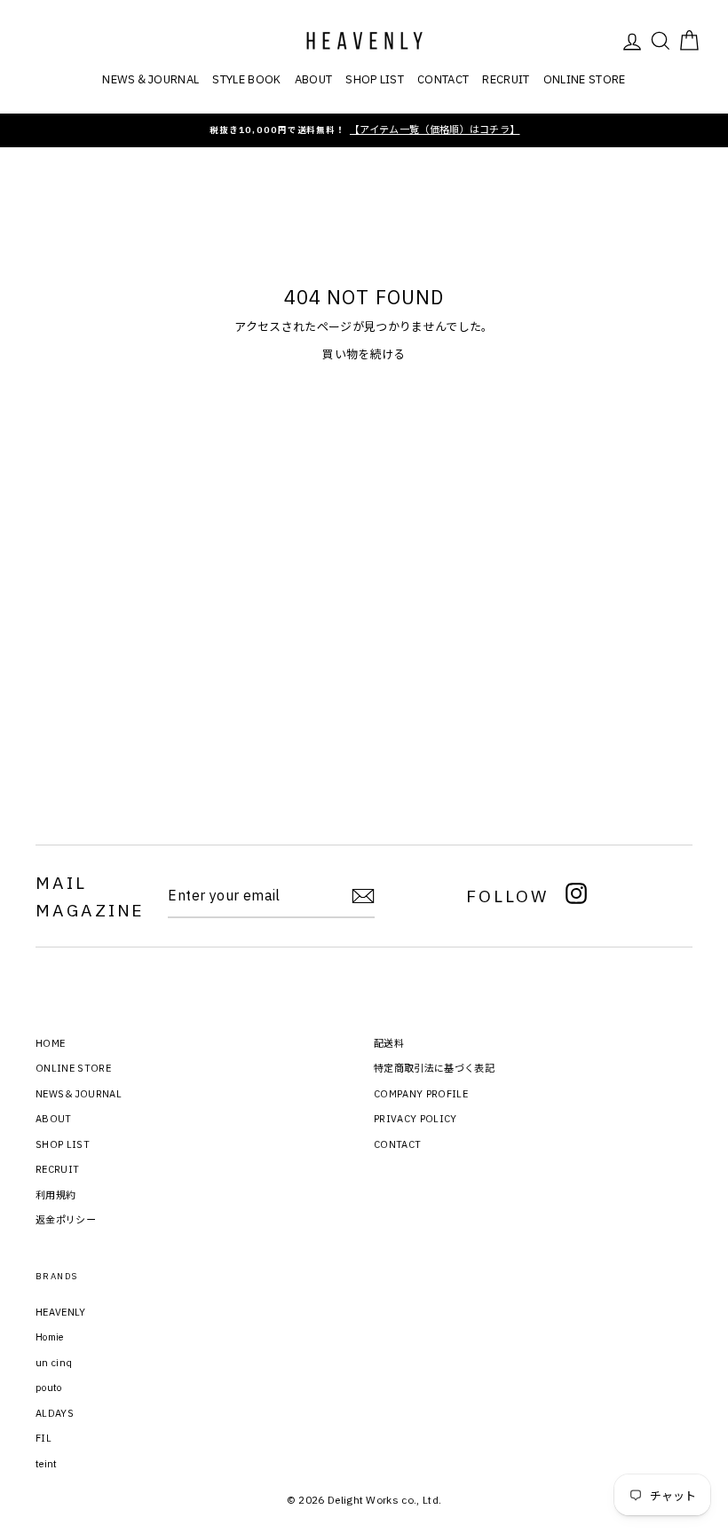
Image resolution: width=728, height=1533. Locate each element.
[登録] (363, 896)
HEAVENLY (61, 1312)
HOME (50, 1043)
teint (47, 1464)
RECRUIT (505, 79)
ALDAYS (55, 1413)
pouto (49, 1387)
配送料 (389, 1043)
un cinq (54, 1362)
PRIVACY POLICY (415, 1118)
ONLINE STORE (584, 79)
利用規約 (55, 1195)
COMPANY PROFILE (421, 1094)
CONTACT (443, 79)
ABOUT (314, 79)
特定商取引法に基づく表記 (434, 1068)
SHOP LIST (374, 79)
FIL (43, 1438)
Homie (50, 1337)
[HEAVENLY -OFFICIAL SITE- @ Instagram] (576, 896)
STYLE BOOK (246, 79)
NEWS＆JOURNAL (150, 79)
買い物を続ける (363, 354)
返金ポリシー (66, 1220)
